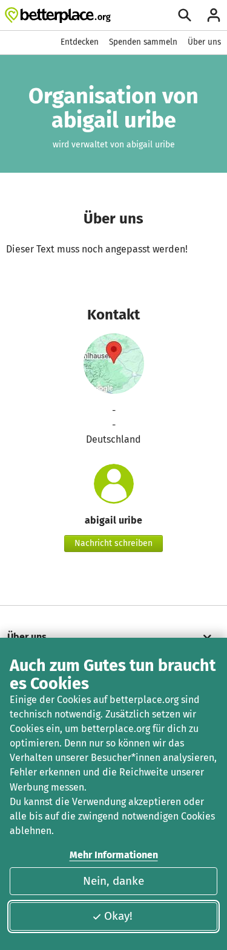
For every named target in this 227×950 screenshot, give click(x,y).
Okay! (118, 916)
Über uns (204, 42)
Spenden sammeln (143, 42)
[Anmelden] (213, 15)
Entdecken (80, 42)
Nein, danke (113, 881)
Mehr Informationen (114, 855)
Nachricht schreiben (113, 543)
